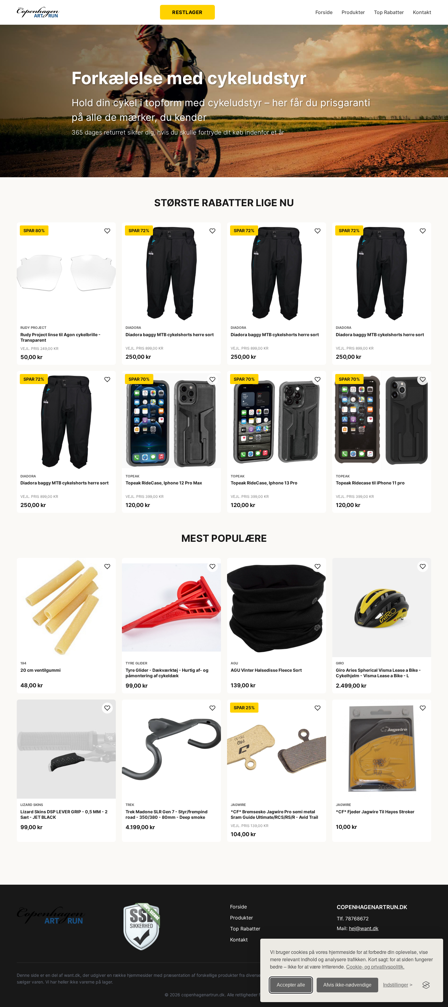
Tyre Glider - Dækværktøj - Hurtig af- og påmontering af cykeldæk (167, 672)
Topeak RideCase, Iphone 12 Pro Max (164, 482)
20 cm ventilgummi (40, 670)
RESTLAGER (187, 12)
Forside (323, 12)
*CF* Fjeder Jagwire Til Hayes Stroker (375, 811)
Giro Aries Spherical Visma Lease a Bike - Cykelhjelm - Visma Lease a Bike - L (378, 672)
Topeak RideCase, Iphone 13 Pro (264, 482)
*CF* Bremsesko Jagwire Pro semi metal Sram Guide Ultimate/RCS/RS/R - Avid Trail (274, 814)
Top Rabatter (389, 12)
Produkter (353, 12)
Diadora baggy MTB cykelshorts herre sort (170, 334)
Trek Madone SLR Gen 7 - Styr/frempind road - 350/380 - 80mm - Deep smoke (167, 814)
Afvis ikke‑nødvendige (347, 984)
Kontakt (422, 12)
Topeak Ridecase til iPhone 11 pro (370, 482)
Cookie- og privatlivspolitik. (375, 966)
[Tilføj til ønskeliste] (107, 230)
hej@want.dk (364, 928)
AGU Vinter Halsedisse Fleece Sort (266, 670)
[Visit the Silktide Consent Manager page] (426, 985)
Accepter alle (291, 984)
